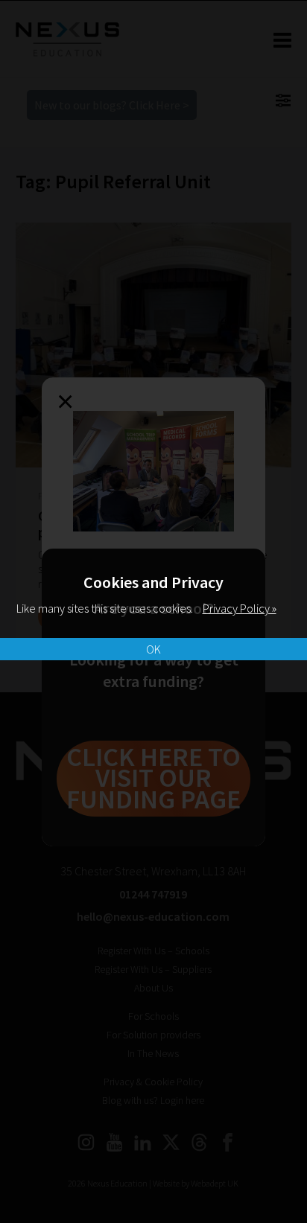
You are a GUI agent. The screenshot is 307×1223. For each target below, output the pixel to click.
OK (153, 649)
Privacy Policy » (239, 608)
